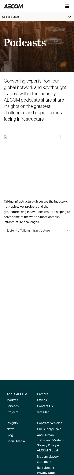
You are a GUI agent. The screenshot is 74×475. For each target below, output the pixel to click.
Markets (12, 400)
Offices (42, 400)
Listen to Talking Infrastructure (28, 230)
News (10, 429)
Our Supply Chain (49, 429)
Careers (42, 394)
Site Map (43, 412)
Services (13, 406)
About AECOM (17, 394)
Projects (12, 412)
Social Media (16, 441)
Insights (12, 423)
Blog (10, 435)
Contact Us (45, 406)
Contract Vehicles (49, 423)
